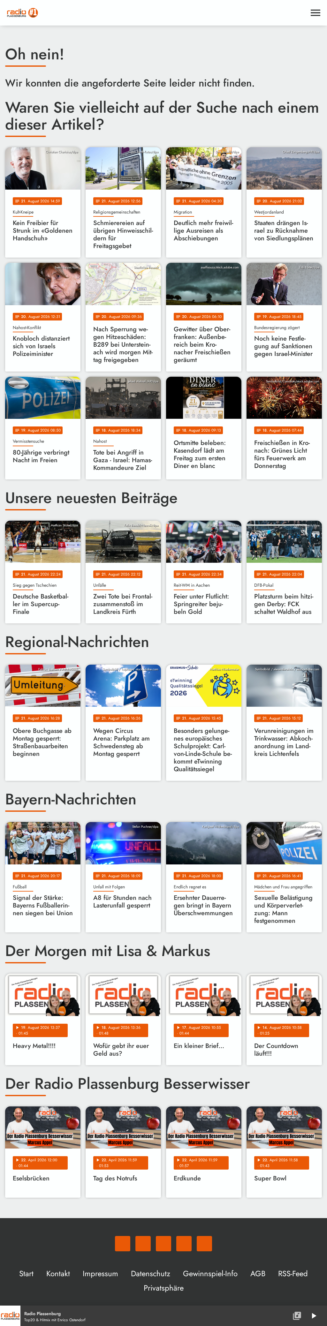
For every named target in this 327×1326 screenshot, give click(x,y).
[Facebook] (143, 1243)
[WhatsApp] (122, 1243)
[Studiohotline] (204, 1243)
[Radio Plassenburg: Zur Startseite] (156, 12)
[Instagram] (163, 1243)
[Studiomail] (184, 1243)
